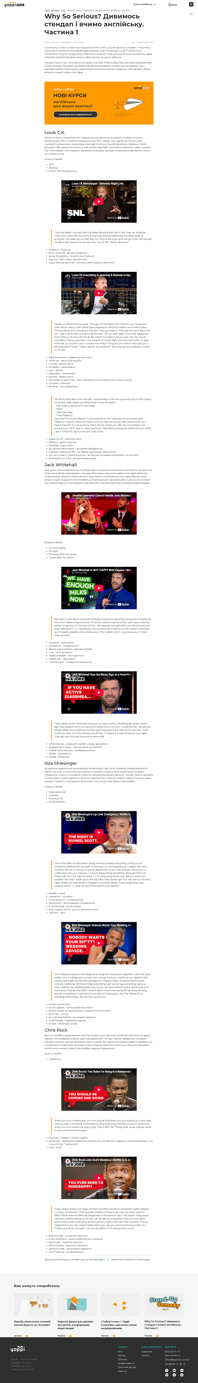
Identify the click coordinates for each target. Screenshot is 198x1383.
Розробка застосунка (21, 1366)
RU (191, 14)
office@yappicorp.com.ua (177, 1359)
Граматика (147, 1351)
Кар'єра (122, 1355)
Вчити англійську (143, 4)
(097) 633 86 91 (172, 1355)
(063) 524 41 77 (172, 1351)
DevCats (26, 1362)
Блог (120, 1351)
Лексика (146, 1355)
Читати (18, 1336)
